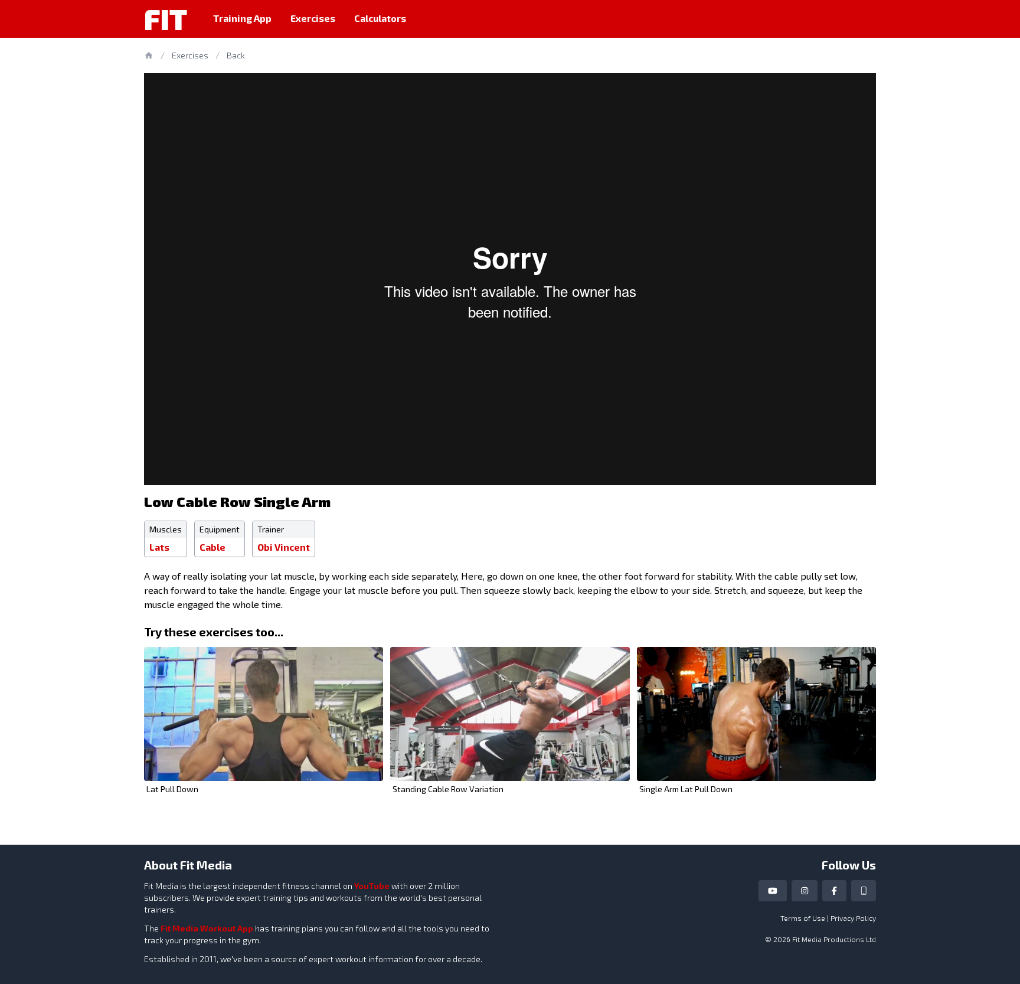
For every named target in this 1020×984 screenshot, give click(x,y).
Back (236, 55)
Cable (212, 547)
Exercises (312, 18)
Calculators (380, 18)
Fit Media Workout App (207, 928)
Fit (165, 19)
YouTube (372, 886)
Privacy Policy (853, 918)
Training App (242, 18)
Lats (159, 547)
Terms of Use (802, 918)
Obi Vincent (283, 547)
